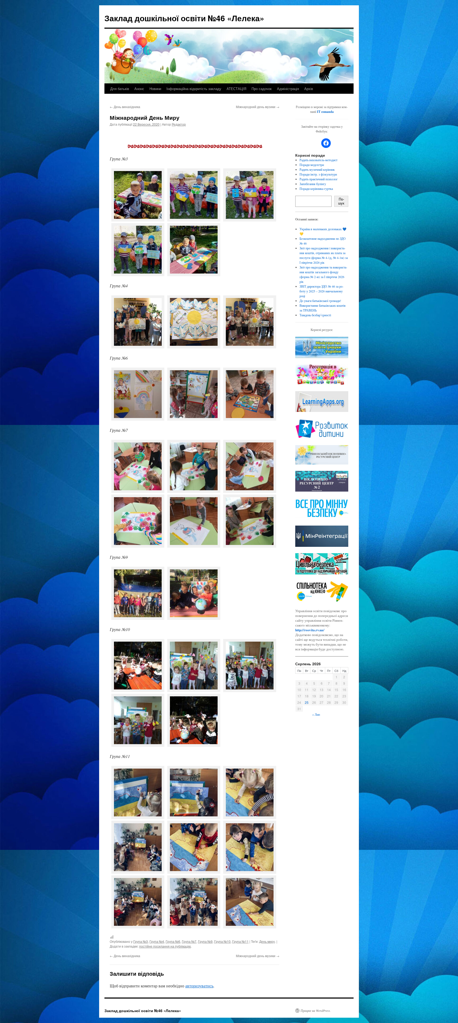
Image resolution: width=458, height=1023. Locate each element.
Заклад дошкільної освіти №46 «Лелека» (184, 18)
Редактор (179, 124)
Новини (155, 88)
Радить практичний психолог (319, 179)
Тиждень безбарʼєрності (315, 315)
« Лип (316, 714)
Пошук (341, 201)
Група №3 (140, 941)
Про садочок (262, 88)
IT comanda (325, 111)
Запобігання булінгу (313, 184)
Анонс (139, 88)
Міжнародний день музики (257, 106)
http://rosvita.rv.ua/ (309, 629)
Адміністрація (288, 88)
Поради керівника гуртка (316, 188)
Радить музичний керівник (317, 169)
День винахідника (125, 106)
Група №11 (240, 941)
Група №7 (189, 941)
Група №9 (205, 941)
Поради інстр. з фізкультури (318, 174)
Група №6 (173, 941)
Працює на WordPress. (316, 1010)
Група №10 (222, 941)
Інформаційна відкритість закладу (193, 88)
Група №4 (156, 941)
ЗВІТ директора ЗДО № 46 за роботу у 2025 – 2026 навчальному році (322, 291)
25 (307, 702)
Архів (308, 88)
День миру (267, 941)
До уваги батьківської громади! (320, 301)
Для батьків (119, 88)
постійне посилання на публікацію (165, 946)
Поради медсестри (312, 165)
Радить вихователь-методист (318, 160)
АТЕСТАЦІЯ (236, 88)
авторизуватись (199, 985)
